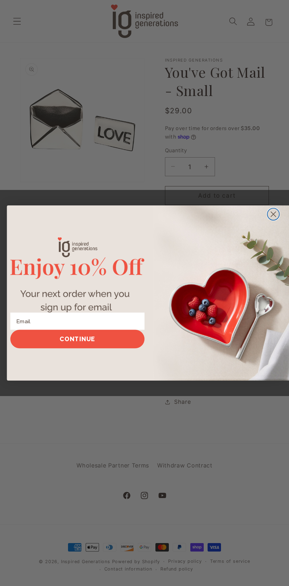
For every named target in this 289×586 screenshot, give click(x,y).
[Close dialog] (273, 214)
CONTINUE (77, 339)
